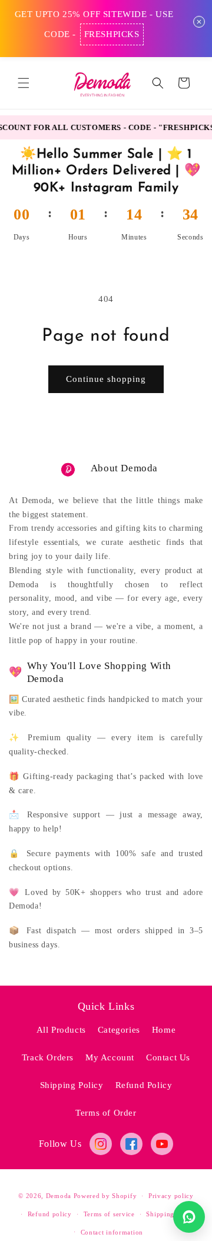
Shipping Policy (72, 1085)
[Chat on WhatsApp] (189, 1217)
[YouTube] (162, 1144)
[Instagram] (101, 1144)
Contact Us (168, 1057)
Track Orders (48, 1057)
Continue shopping (106, 379)
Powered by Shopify (105, 1195)
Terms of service (109, 1213)
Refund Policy (144, 1085)
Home (163, 1029)
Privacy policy (171, 1195)
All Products (61, 1029)
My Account (109, 1057)
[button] (24, 83)
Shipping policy (171, 1213)
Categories (119, 1029)
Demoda (58, 1195)
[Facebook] (131, 1144)
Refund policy (50, 1213)
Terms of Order (105, 1112)
